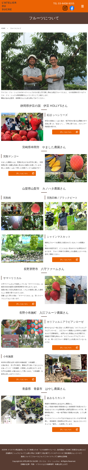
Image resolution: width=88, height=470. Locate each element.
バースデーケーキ (56, 453)
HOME (3, 28)
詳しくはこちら (66, 132)
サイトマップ (51, 456)
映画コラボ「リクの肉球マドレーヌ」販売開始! (47, 450)
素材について (25, 456)
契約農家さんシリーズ (73, 453)
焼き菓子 (45, 453)
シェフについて (19, 453)
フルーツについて (38, 456)
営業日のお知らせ (78, 450)
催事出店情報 (62, 456)
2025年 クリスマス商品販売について (15, 450)
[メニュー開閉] (82, 6)
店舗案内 (9, 453)
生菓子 (38, 453)
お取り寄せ (30, 453)
